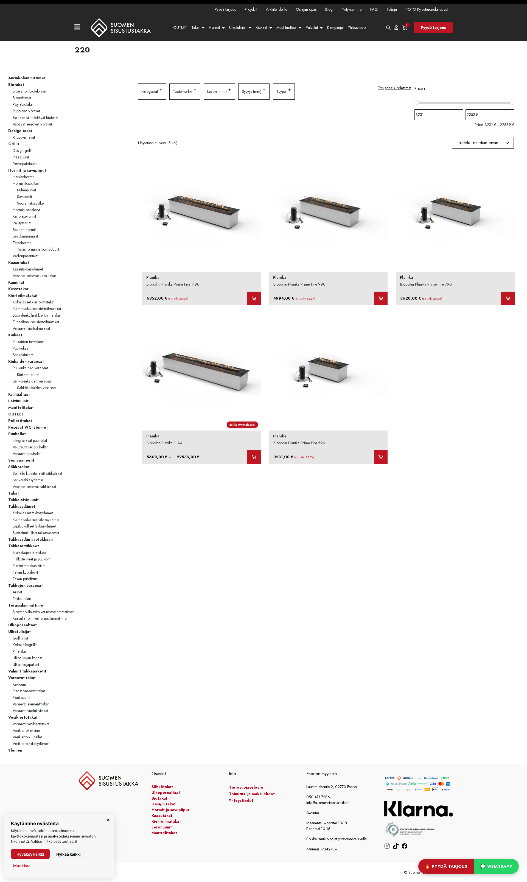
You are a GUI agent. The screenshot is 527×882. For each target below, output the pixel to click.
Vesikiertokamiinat (27, 730)
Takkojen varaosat (25, 585)
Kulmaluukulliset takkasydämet (36, 519)
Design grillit (22, 150)
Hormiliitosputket (26, 183)
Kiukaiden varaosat (26, 361)
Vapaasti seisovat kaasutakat (34, 275)
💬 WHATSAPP (496, 866)
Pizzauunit (21, 157)
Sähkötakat (19, 467)
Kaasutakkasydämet (28, 269)
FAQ (374, 9)
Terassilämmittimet (26, 605)
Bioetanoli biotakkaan (29, 91)
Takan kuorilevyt (25, 572)
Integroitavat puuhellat (30, 440)
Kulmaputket (26, 190)
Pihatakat (20, 651)
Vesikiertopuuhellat (27, 737)
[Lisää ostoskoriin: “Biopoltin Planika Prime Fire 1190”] (254, 298)
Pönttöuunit (21, 697)
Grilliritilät (20, 638)
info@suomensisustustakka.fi (327, 802)
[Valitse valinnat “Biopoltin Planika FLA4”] (254, 457)
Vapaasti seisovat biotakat (32, 124)
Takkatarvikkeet (23, 546)
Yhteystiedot (357, 27)
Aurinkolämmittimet (27, 78)
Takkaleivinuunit (23, 500)
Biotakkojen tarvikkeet (29, 552)
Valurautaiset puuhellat (30, 447)
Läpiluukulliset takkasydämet (34, 526)
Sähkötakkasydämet (28, 480)
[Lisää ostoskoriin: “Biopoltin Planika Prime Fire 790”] (508, 298)
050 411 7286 (318, 797)
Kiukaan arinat (28, 374)
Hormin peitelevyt (26, 210)
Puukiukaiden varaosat (30, 368)
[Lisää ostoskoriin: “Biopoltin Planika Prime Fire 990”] (381, 298)
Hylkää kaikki (68, 854)
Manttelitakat (21, 407)
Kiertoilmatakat (23, 295)
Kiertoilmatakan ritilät (29, 565)
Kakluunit (20, 684)
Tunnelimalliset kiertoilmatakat (36, 322)
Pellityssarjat (22, 223)
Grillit (13, 144)
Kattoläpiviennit (24, 216)
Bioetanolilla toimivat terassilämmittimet (43, 612)
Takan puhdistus (25, 579)
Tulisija (391, 9)
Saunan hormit (24, 229)
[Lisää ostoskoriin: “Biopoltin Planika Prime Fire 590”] (381, 457)
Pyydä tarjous (225, 9)
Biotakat (16, 84)
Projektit (251, 9)
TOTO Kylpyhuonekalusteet (427, 9)
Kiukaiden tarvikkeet (28, 341)
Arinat (17, 592)
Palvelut (312, 27)
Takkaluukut (22, 598)
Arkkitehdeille (276, 9)
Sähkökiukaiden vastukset (36, 387)
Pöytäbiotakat (23, 104)
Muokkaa (21, 865)
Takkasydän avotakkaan (30, 539)
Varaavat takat (22, 677)
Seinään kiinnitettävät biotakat (35, 117)
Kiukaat (261, 27)
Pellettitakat (20, 420)
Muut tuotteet (286, 27)
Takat (195, 27)
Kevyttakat (18, 289)
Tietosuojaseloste (246, 787)
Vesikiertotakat (23, 717)
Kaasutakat (18, 262)
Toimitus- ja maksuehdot (252, 794)
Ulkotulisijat (237, 27)
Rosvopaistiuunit (25, 163)
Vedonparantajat (25, 256)
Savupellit (24, 196)
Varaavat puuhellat (27, 453)
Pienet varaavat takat (29, 691)
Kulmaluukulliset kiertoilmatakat (37, 308)
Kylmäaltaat (19, 394)
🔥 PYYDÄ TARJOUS (446, 866)
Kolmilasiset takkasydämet (33, 513)
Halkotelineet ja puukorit (32, 559)
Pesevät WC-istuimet (28, 427)
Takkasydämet (21, 506)
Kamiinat (16, 282)
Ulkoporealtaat (22, 625)
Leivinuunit (18, 401)
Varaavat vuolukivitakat (30, 710)
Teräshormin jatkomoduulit (38, 249)
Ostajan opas (306, 9)
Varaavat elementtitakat (31, 704)
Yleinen (15, 750)
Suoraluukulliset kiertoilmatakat (37, 315)
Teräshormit (22, 242)
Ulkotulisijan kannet (27, 658)
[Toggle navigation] (79, 28)
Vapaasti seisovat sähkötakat (34, 486)
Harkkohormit (23, 177)
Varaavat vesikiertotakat (31, 724)
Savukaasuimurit (25, 236)
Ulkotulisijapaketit (26, 664)
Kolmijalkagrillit (25, 644)
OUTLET (180, 27)
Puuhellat (17, 434)
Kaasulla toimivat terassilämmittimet (40, 618)
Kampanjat (335, 27)
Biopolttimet (22, 98)
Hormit (214, 27)
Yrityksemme (351, 9)
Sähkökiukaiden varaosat (32, 381)
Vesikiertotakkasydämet (31, 743)
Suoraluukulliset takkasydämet (36, 532)
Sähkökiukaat (23, 355)
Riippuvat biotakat (26, 111)
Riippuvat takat (24, 137)
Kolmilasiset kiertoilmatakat (33, 302)
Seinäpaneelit (21, 460)
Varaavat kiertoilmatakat (31, 328)
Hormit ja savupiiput (27, 170)
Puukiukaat (21, 348)
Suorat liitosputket (30, 203)
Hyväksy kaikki (30, 854)
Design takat (20, 130)
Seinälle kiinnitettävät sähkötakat (37, 473)
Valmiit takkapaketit (27, 671)
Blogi (329, 9)
